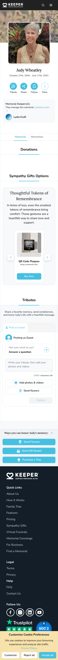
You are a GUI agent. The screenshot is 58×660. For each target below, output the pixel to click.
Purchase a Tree (31, 459)
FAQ (9, 587)
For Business (14, 545)
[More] (44, 86)
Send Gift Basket (32, 451)
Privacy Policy (29, 648)
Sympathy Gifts (16, 526)
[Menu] (51, 5)
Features (12, 513)
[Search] (43, 5)
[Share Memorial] (23, 86)
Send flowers (31, 390)
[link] (29, 256)
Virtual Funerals (16, 532)
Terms (10, 568)
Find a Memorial (16, 551)
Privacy (11, 575)
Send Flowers (32, 442)
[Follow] (34, 86)
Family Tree (13, 507)
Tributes (29, 300)
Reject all (29, 655)
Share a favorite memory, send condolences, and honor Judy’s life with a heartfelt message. (29, 313)
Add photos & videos (31, 382)
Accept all (47, 655)
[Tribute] (13, 86)
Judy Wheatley (29, 70)
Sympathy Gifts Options (29, 176)
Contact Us (13, 594)
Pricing (10, 519)
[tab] (15, 327)
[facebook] (10, 612)
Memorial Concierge (19, 538)
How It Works (15, 500)
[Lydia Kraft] (8, 117)
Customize (11, 655)
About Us (12, 494)
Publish (40, 400)
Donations (29, 149)
